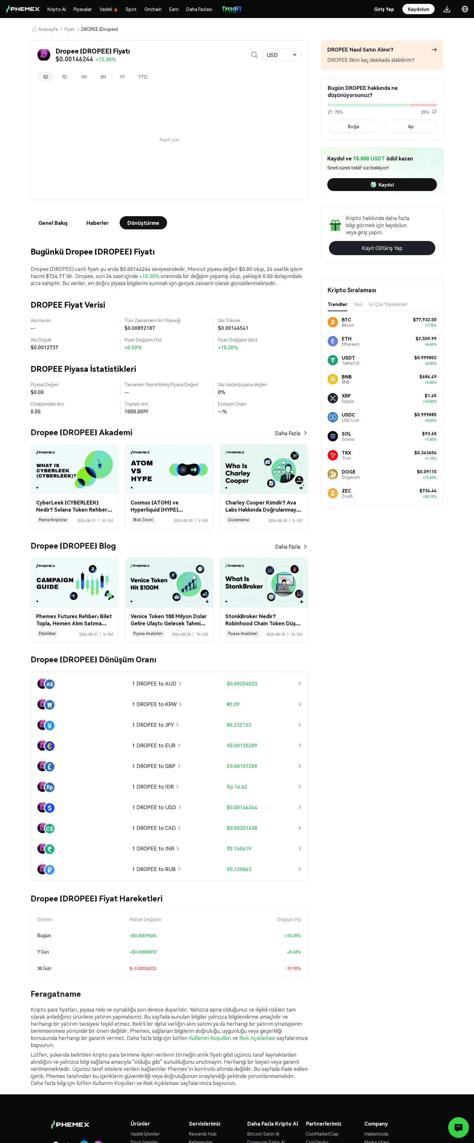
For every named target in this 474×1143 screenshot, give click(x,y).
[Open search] (254, 54)
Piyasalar (83, 9)
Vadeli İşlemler (145, 1134)
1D (45, 77)
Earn (174, 9)
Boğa (353, 126)
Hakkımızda (376, 1134)
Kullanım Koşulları (210, 1037)
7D (64, 77)
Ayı (411, 126)
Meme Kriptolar (53, 519)
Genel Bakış (53, 222)
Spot (131, 9)
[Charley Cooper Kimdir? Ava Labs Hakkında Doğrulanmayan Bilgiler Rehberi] (264, 469)
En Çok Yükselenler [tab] (388, 304)
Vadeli (106, 9)
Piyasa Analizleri (148, 633)
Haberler (97, 222)
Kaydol (386, 184)
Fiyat (69, 29)
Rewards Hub (203, 1134)
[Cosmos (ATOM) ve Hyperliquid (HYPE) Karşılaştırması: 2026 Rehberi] (169, 469)
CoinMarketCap (322, 1134)
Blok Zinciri (143, 519)
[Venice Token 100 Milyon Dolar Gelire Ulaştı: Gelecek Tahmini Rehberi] (169, 583)
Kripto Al (56, 9)
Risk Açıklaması (257, 1037)
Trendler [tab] (337, 304)
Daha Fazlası (199, 9)
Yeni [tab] (358, 304)
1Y (122, 77)
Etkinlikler (47, 633)
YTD (143, 77)
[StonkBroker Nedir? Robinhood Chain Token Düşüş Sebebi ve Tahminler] (264, 583)
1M (84, 77)
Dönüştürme (143, 222)
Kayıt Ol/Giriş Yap (382, 248)
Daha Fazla (287, 433)
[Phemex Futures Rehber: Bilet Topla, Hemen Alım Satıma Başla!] (74, 583)
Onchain (153, 9)
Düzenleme (238, 519)
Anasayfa (48, 29)
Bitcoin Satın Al (263, 1134)
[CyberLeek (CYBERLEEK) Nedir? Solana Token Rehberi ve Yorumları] (74, 469)
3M (103, 77)
